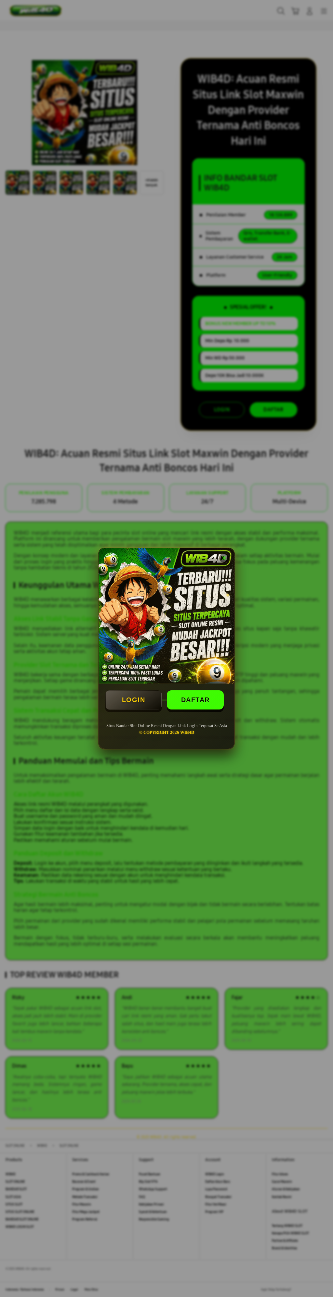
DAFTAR (195, 699)
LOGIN (133, 699)
